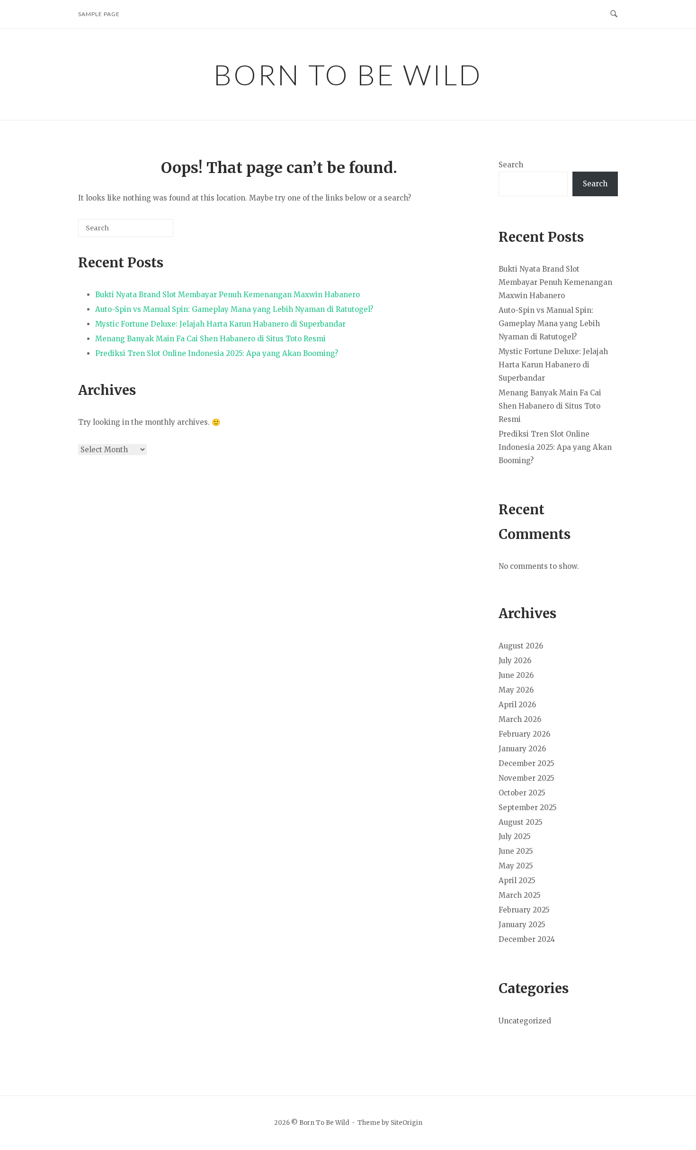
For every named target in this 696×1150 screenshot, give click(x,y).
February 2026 (524, 734)
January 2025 (522, 924)
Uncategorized (525, 1020)
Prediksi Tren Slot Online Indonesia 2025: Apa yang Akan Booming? (216, 353)
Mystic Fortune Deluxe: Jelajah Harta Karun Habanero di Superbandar (220, 324)
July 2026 (515, 660)
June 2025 (516, 851)
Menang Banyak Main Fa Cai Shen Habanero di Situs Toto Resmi (210, 338)
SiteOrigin (406, 1123)
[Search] (152, 232)
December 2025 (526, 763)
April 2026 (517, 704)
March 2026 (520, 719)
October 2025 (522, 792)
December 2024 (527, 939)
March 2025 (520, 895)
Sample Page (99, 14)
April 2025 (517, 880)
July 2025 (515, 836)
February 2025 (524, 909)
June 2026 (516, 675)
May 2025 (516, 865)
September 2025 (528, 807)
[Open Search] (614, 14)
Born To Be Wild (348, 74)
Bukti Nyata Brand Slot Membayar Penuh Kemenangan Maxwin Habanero (227, 294)
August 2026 (521, 645)
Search (511, 164)
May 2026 (516, 689)
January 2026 (522, 748)
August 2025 (521, 822)
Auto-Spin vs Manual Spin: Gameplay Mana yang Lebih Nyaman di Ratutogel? (234, 309)
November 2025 (526, 778)
